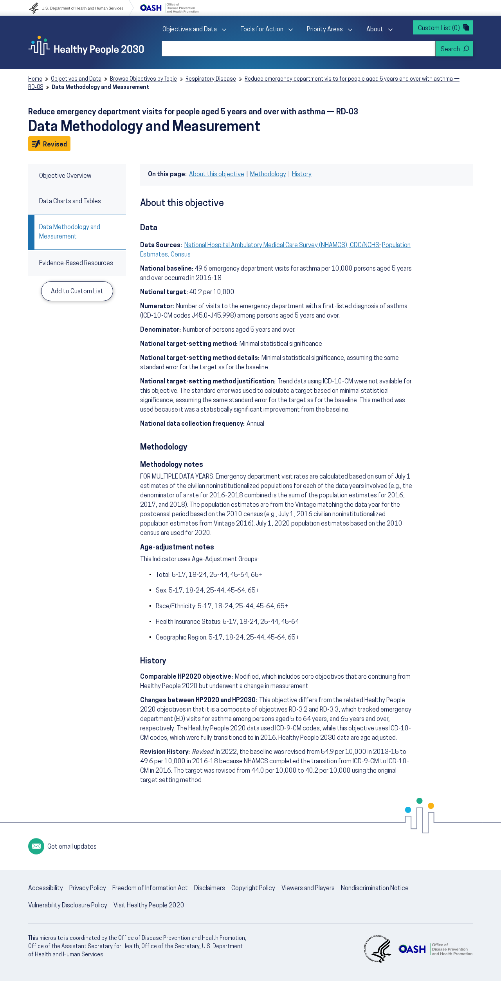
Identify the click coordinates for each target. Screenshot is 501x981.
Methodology (268, 175)
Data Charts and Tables (70, 202)
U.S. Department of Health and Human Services (81, 8)
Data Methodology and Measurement (69, 232)
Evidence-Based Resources (76, 263)
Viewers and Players (308, 888)
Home (35, 79)
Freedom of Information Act (150, 888)
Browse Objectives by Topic (143, 79)
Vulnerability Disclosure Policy (67, 906)
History (302, 175)
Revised (56, 144)
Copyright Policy (253, 888)
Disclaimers (209, 888)
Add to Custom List (77, 292)
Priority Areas (325, 30)
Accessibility (45, 888)
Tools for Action (261, 30)
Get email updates (72, 847)
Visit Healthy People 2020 (149, 906)
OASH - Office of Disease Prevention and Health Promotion (435, 949)
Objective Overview (65, 176)
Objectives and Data (189, 30)
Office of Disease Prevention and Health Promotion (169, 8)
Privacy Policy (87, 888)
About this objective (216, 175)
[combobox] (299, 48)
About (374, 30)
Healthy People (86, 45)
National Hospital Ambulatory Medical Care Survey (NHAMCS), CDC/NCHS (281, 245)
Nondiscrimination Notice (375, 888)
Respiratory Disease (211, 79)
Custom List (439, 28)
